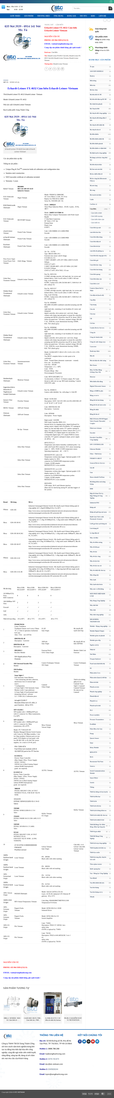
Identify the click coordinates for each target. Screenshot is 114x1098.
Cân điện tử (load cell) (97, 295)
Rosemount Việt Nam (96, 761)
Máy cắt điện (94, 538)
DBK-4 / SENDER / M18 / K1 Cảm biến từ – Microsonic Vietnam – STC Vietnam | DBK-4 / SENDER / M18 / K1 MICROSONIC (12, 1019)
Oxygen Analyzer (95, 659)
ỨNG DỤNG (58, 16)
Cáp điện (93, 300)
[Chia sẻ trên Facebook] (46, 69)
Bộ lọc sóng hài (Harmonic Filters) (98, 180)
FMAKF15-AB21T (96, 458)
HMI (91, 489)
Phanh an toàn (94, 687)
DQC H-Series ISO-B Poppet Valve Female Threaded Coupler (99, 421)
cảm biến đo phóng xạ (97, 251)
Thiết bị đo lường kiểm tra (98, 810)
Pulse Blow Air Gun (96, 729)
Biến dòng (93, 80)
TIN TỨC (83, 16)
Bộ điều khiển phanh (96, 143)
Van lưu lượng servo (96, 892)
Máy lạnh (93, 580)
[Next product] (105, 20)
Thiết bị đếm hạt (95, 796)
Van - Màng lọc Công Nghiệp (99, 873)
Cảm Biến (93, 209)
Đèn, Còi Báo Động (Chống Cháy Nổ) (96, 371)
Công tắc (93, 332)
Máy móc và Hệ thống (97, 589)
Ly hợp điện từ (94, 533)
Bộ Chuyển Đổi (94, 108)
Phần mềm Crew (95, 673)
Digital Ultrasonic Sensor (98, 386)
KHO (93, 16)
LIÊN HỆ (102, 16)
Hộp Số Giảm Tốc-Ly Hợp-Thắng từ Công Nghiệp (96, 496)
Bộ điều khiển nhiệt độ (97, 139)
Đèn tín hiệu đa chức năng (98, 360)
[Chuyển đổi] (109, 209)
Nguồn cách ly (94, 645)
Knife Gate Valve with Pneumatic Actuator (97, 518)
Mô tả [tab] (5, 82)
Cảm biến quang (96, 216)
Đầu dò (92, 356)
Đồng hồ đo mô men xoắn (98, 405)
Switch (92, 782)
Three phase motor (96, 864)
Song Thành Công (22, 110)
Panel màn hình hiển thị (97, 663)
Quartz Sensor (94, 738)
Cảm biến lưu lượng (96, 269)
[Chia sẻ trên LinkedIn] (62, 69)
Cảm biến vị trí (94, 283)
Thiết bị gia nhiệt (95, 831)
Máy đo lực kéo (95, 561)
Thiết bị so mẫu (95, 852)
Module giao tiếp (95, 640)
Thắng (92, 787)
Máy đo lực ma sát (96, 565)
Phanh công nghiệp (96, 691)
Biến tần (92, 85)
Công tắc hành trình (96, 337)
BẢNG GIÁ (71, 16)
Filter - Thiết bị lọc (96, 454)
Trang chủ (48, 25)
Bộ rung (92, 190)
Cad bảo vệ (93, 204)
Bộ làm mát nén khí (96, 169)
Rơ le (91, 757)
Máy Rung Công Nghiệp (97, 601)
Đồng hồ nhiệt (94, 409)
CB (91, 318)
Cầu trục (92, 314)
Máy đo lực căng (95, 556)
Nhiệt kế (92, 649)
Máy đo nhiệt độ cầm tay (97, 570)
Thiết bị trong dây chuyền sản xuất (98, 858)
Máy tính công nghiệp (97, 614)
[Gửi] (110, 8)
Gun (91, 472)
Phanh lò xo (93, 701)
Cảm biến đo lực (95, 246)
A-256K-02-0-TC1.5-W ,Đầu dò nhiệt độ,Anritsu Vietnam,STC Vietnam (53, 1019)
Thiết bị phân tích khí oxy (98, 848)
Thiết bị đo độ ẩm (95, 806)
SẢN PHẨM (28, 16)
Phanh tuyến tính (95, 705)
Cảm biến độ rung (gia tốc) (98, 255)
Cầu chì (92, 309)
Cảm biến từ (95, 223)
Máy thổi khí (94, 605)
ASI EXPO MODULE (96, 71)
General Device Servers (97, 463)
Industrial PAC (94, 503)
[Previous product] (109, 20)
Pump (92, 733)
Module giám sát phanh (97, 635)
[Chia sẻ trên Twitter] (50, 69)
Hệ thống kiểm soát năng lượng (97, 483)
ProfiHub (93, 724)
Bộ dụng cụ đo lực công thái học (98, 159)
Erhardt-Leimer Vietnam (60, 64)
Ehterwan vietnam (96, 428)
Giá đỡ (92, 468)
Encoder (92, 433)
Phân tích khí (94, 682)
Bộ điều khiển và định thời (98, 148)
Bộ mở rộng (93, 185)
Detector (92, 377)
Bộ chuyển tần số (95, 129)
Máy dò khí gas (95, 547)
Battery (92, 76)
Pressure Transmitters (97, 719)
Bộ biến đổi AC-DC (96, 94)
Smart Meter (94, 778)
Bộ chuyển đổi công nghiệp (98, 113)
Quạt (91, 743)
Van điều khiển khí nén (97, 883)
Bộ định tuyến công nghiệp (98, 153)
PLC (91, 710)
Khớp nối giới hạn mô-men (98, 512)
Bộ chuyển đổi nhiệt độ (97, 125)
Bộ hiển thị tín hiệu (96, 164)
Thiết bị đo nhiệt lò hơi (97, 820)
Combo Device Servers (97, 328)
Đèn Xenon (93, 365)
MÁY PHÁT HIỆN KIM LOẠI (97, 595)
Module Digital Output (97, 631)
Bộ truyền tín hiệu (95, 195)
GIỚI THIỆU (15, 16)
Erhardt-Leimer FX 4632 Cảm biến (58, 56)
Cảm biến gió (94, 260)
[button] (6, 58)
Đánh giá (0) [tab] (14, 82)
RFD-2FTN (93, 752)
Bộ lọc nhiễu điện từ (96, 174)
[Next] (82, 1009)
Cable (92, 199)
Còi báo (92, 323)
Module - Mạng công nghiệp (98, 626)
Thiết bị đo (93, 801)
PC (91, 668)
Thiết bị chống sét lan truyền (99, 792)
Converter (93, 346)
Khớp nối (93, 507)
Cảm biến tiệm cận (97, 219)
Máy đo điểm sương (96, 542)
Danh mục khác (95, 351)
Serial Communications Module (97, 772)
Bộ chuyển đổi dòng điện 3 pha (98, 119)
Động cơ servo (94, 395)
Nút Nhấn (93, 654)
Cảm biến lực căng (96, 265)
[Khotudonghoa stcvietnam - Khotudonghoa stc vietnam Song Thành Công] (57, 8)
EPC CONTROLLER (96, 444)
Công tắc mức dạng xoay (98, 342)
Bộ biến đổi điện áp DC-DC (98, 99)
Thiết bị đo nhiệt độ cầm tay (98, 815)
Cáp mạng (93, 304)
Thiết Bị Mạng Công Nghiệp (96, 837)
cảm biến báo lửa (95, 232)
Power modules (95, 715)
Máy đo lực (93, 552)
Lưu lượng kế (94, 528)
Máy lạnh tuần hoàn (96, 584)
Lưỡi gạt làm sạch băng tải (98, 524)
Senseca (92, 766)
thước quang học (95, 869)
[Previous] (3, 1009)
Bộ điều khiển (94, 134)
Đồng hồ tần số (94, 414)
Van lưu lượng (94, 887)
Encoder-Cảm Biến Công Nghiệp (96, 439)
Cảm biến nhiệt (96, 213)
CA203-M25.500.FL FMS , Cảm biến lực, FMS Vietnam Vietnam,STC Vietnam (32, 1019)
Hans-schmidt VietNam (97, 477)
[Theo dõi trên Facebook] (111, 1)
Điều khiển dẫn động (96, 381)
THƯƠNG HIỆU (43, 16)
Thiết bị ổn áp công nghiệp (98, 843)
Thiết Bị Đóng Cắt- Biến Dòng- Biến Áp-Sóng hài (97, 826)
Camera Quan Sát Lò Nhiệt (96, 289)
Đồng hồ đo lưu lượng (97, 400)
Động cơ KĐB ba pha (96, 391)
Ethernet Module (95, 449)
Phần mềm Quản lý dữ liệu (98, 677)
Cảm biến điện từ (95, 241)
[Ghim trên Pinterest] (58, 69)
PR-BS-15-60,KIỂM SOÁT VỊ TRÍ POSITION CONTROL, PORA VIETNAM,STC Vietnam (73, 1019)
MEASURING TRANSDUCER (95, 620)
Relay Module (94, 747)
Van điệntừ (93, 878)
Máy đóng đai (94, 575)
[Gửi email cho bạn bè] (54, 69)
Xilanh (92, 897)
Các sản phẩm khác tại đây (12, 158)
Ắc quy (92, 66)
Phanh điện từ (94, 696)
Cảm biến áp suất (95, 227)
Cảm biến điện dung (96, 237)
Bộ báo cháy (94, 90)
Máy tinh (93, 610)
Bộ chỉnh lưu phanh (96, 104)
